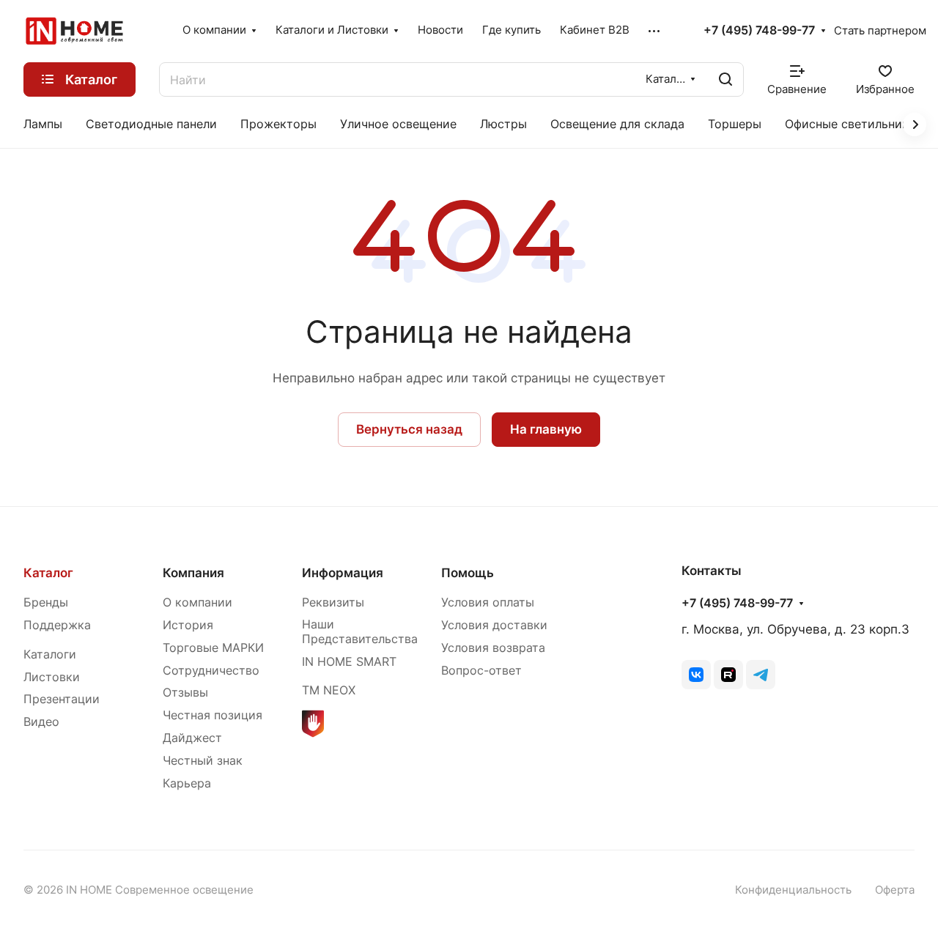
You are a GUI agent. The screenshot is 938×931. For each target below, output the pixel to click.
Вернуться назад (409, 429)
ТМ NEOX (328, 690)
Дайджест (192, 738)
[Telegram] (760, 674)
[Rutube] (728, 674)
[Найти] (725, 79)
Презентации (61, 699)
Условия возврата (493, 648)
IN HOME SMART (349, 662)
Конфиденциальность (793, 890)
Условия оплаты (487, 602)
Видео (41, 722)
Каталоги (49, 654)
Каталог (48, 572)
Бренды (45, 602)
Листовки (51, 677)
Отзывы (185, 693)
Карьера (187, 783)
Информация (342, 572)
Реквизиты (333, 602)
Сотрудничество (211, 671)
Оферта (895, 890)
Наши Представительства (360, 631)
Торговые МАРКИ (213, 648)
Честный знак (203, 761)
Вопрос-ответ (481, 671)
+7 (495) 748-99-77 (759, 30)
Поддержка (57, 625)
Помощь (467, 572)
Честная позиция (212, 715)
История (188, 625)
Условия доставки (494, 625)
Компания (193, 572)
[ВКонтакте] (696, 674)
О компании (197, 602)
